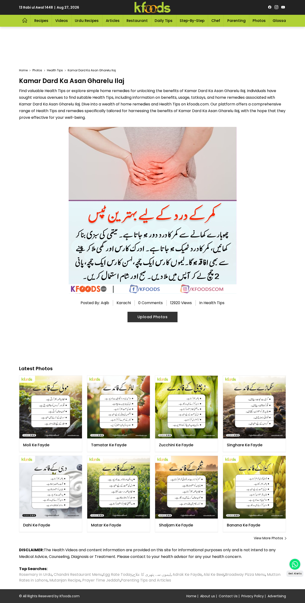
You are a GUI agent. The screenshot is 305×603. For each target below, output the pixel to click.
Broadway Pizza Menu (245, 574)
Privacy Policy (252, 596)
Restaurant (137, 20)
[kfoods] (152, 7)
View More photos (268, 538)
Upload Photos (152, 317)
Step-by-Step (192, 20)
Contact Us (228, 596)
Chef (215, 20)
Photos (259, 20)
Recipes (41, 20)
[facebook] (269, 7)
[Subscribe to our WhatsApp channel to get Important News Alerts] (295, 564)
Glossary (281, 20)
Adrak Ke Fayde (187, 574)
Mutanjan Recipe (65, 580)
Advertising (277, 596)
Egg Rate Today (117, 574)
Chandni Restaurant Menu (78, 574)
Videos (61, 20)
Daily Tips (164, 20)
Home (191, 596)
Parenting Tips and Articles (146, 580)
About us (207, 596)
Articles (113, 20)
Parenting (236, 20)
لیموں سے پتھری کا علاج (152, 574)
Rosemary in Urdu (35, 574)
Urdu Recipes (87, 20)
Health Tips (213, 303)
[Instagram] (276, 7)
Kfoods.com (70, 596)
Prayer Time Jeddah (101, 580)
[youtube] (283, 7)
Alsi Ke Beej (213, 574)
